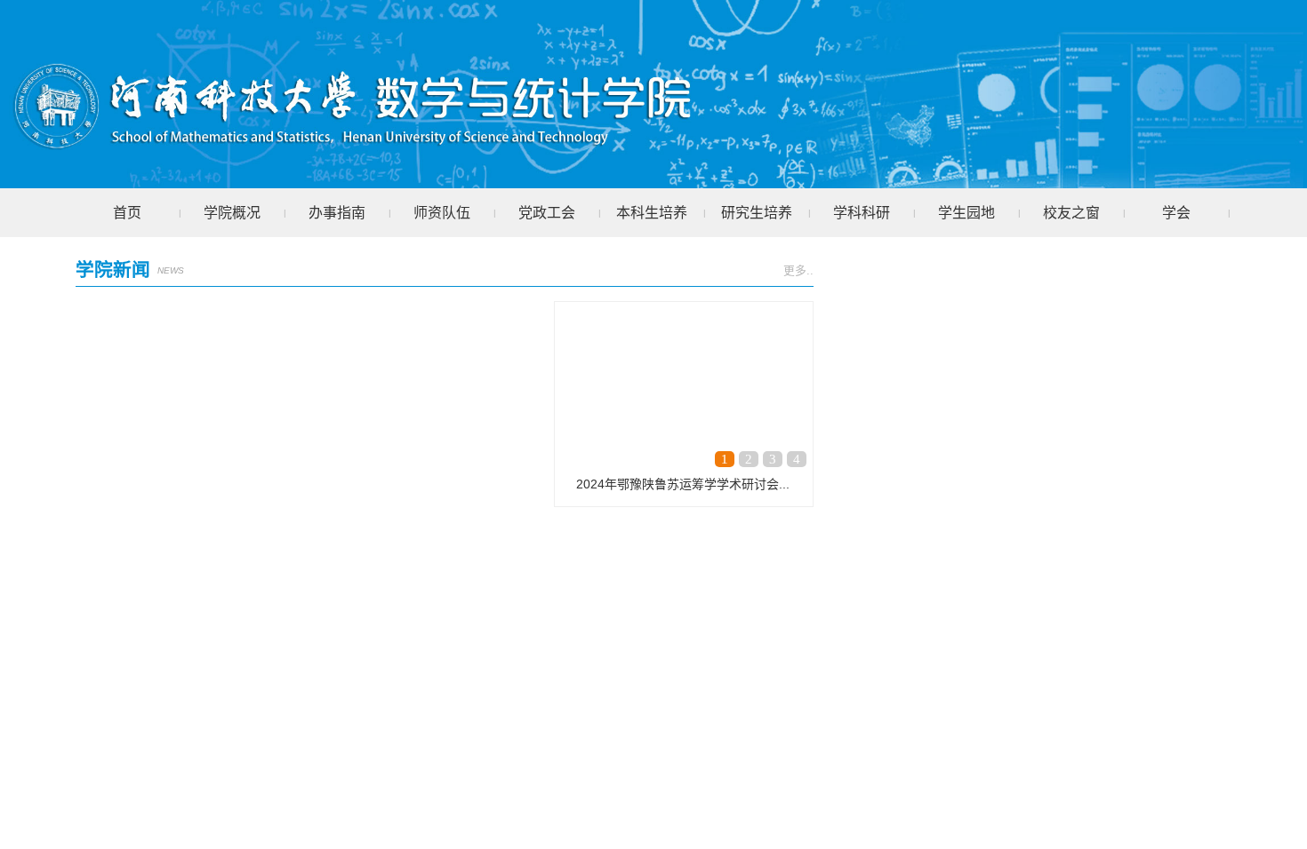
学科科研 (861, 212)
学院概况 (232, 212)
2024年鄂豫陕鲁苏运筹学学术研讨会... (683, 484)
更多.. (798, 270)
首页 (127, 212)
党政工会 (546, 212)
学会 (1176, 212)
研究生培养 (756, 212)
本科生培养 (651, 212)
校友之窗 (1071, 212)
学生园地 (966, 212)
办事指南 (337, 212)
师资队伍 (441, 212)
